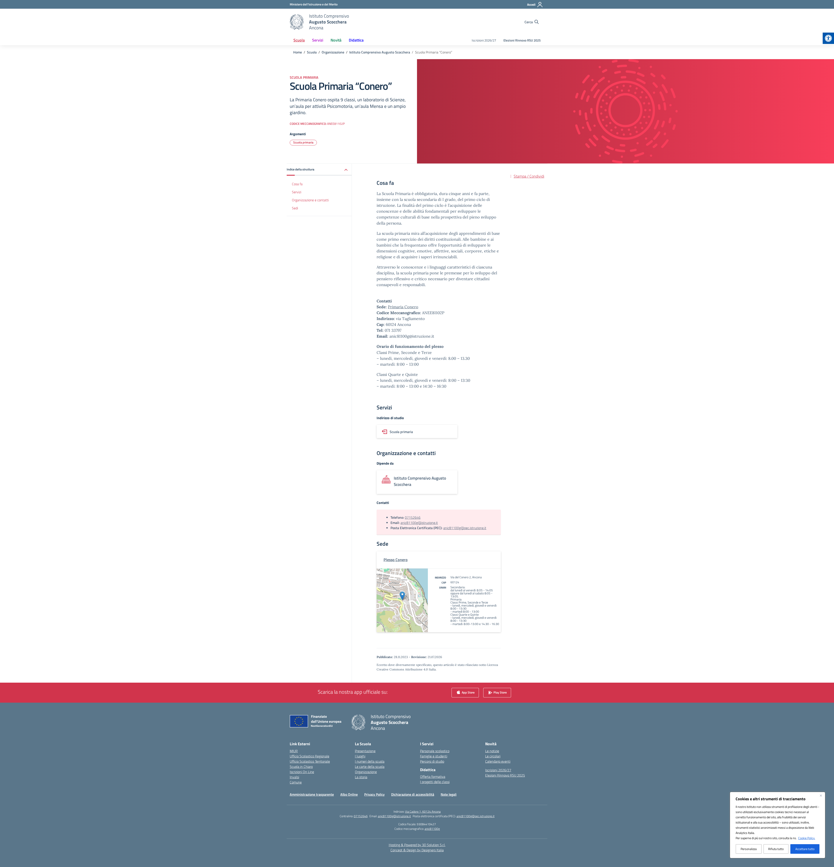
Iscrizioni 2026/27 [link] (484, 40)
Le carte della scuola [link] (369, 766)
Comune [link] (296, 782)
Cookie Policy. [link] (806, 838)
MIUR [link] (294, 751)
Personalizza (749, 849)
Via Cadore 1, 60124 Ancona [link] (423, 811)
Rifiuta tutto (776, 849)
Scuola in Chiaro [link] (301, 766)
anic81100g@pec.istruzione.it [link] (464, 527)
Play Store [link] (500, 692)
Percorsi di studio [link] (432, 761)
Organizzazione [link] (366, 771)
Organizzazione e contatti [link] (310, 200)
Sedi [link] (295, 208)
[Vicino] (820, 795)
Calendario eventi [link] (497, 761)
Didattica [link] (356, 40)
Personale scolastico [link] (434, 751)
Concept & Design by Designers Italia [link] (417, 850)
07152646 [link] (412, 517)
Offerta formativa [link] (432, 776)
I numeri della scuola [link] (369, 761)
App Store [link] (468, 692)
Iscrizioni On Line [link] (302, 771)
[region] (777, 825)
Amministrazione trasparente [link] (312, 794)
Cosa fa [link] (297, 184)
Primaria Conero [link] (403, 306)
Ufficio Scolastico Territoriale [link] (310, 761)
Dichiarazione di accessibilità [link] (412, 794)
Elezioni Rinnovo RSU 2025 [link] (522, 40)
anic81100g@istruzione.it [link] (419, 522)
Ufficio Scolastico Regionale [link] (309, 756)
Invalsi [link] (294, 777)
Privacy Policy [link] (374, 794)
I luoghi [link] (360, 756)
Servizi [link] (317, 40)
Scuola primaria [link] (303, 142)
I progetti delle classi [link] (435, 781)
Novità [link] (336, 40)
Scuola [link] (299, 40)
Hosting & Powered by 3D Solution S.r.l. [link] (417, 844)
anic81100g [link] (432, 828)
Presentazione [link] (365, 751)
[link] (828, 38)
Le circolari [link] (492, 756)
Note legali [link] (449, 794)
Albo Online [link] (349, 794)
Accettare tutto (804, 849)
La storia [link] (361, 777)
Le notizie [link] (492, 751)
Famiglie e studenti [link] (433, 756)
